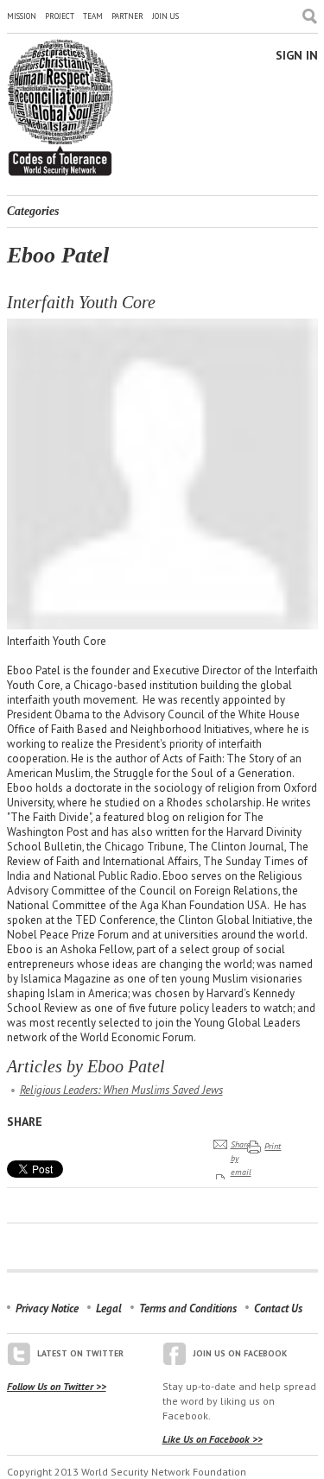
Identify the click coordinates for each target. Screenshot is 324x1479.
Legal (109, 1308)
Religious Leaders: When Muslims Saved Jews (121, 1090)
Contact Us (278, 1308)
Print (272, 1146)
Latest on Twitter (80, 1353)
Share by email (241, 1158)
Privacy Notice (47, 1308)
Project (59, 16)
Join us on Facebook (240, 1353)
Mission (21, 16)
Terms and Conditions (188, 1308)
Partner (127, 16)
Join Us (165, 16)
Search (310, 16)
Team (93, 16)
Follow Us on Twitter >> (56, 1386)
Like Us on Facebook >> (212, 1438)
